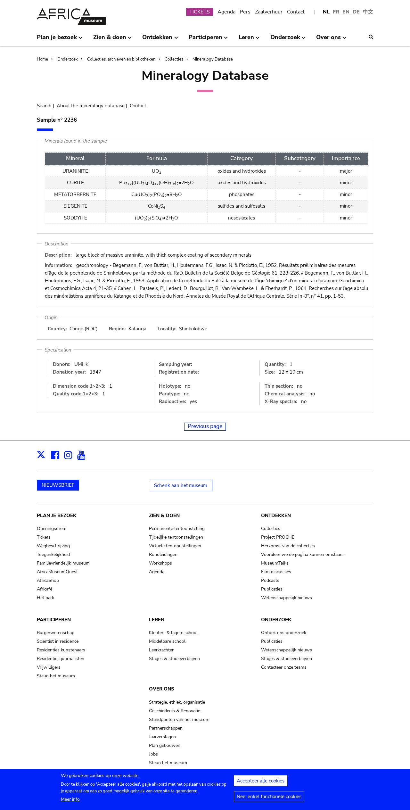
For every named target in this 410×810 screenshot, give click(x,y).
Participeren (54, 619)
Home (42, 59)
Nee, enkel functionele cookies (269, 796)
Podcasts (270, 580)
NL (326, 11)
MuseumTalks (275, 563)
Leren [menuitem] (246, 39)
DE (356, 11)
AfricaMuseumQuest (57, 572)
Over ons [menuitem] (328, 39)
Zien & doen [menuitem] (109, 39)
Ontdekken (276, 515)
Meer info (70, 799)
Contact (296, 11)
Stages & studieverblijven (174, 659)
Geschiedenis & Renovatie (174, 711)
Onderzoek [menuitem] (285, 39)
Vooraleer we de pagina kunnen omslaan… (303, 554)
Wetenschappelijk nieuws (286, 598)
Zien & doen (164, 515)
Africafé (44, 589)
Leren (156, 619)
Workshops (160, 563)
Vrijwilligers (49, 667)
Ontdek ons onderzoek (283, 633)
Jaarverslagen (162, 737)
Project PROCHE (277, 537)
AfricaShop (48, 580)
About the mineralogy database (91, 106)
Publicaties (272, 589)
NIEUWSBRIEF (58, 485)
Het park (45, 598)
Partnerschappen (166, 728)
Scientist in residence (57, 641)
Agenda (226, 11)
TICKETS (199, 11)
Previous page (205, 426)
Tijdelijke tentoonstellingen (176, 537)
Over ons (161, 689)
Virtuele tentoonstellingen (175, 546)
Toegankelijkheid (53, 554)
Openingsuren (51, 528)
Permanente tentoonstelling (177, 528)
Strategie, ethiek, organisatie (177, 702)
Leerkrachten (162, 650)
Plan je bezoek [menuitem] (57, 39)
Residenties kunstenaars (61, 650)
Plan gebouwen (164, 745)
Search (44, 106)
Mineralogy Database (213, 59)
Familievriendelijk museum (63, 563)
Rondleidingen (163, 554)
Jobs (153, 754)
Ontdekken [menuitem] (157, 39)
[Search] (371, 37)
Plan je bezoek (56, 515)
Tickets (44, 537)
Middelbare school (167, 641)
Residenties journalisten (60, 659)
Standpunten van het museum (179, 719)
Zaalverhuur (269, 11)
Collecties (174, 59)
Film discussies (276, 572)
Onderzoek (67, 59)
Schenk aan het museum (180, 485)
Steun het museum (56, 676)
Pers (245, 11)
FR (336, 11)
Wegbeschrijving (53, 546)
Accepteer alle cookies (260, 781)
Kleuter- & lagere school (173, 633)
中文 (368, 11)
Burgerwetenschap (55, 633)
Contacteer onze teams (284, 667)
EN (345, 11)
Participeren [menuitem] (205, 39)
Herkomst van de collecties (288, 546)
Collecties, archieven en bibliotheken (121, 59)
